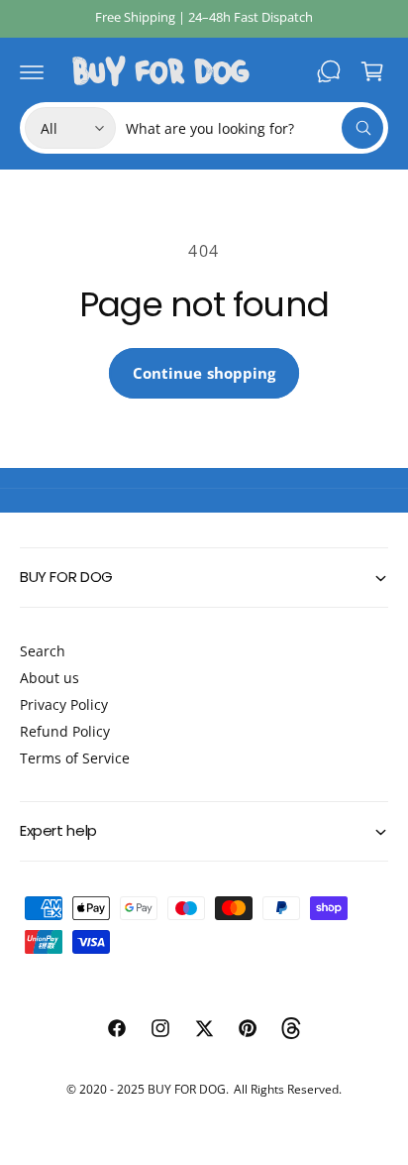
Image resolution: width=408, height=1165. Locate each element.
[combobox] (254, 128)
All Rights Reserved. (288, 1089)
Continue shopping (204, 373)
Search (42, 650)
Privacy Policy (64, 704)
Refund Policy (65, 731)
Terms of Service (75, 758)
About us (49, 677)
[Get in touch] (329, 71)
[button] (31, 71)
